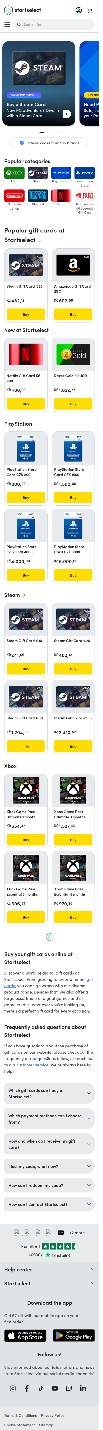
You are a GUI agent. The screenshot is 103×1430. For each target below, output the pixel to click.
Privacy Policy (52, 1415)
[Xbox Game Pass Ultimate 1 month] (26, 790)
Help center (18, 1269)
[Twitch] (71, 1388)
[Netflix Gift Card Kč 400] (26, 354)
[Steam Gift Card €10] (26, 619)
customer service (32, 1064)
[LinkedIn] (85, 1388)
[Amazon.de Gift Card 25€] (73, 265)
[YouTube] (56, 1388)
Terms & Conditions (20, 1415)
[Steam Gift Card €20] (26, 265)
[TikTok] (43, 1388)
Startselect (17, 1283)
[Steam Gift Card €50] (26, 696)
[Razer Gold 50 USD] (73, 354)
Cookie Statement (19, 1424)
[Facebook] (28, 1388)
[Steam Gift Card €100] (73, 696)
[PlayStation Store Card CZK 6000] (73, 525)
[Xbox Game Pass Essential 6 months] (73, 868)
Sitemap (46, 1424)
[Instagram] (14, 1388)
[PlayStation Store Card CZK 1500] (73, 448)
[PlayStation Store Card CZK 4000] (26, 525)
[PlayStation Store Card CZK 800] (26, 448)
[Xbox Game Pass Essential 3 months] (26, 868)
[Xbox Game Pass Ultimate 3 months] (73, 790)
